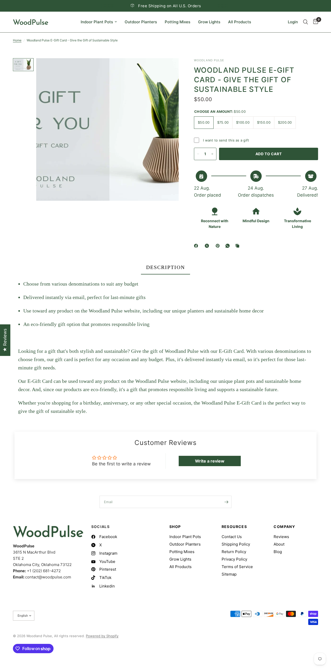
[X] (208, 246)
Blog (278, 551)
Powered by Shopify (102, 636)
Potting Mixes (177, 21)
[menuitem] (99, 22)
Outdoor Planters (141, 21)
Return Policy (234, 551)
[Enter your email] (226, 502)
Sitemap (229, 574)
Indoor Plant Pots (97, 21)
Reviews (281, 536)
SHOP (175, 526)
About (279, 544)
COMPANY (284, 526)
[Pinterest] (219, 246)
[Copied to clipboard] (238, 246)
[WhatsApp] (228, 246)
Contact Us (232, 536)
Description (165, 267)
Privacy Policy (234, 559)
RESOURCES (234, 526)
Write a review (209, 461)
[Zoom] (168, 69)
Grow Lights (209, 21)
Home (17, 40)
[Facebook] (197, 246)
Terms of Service (237, 566)
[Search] (305, 22)
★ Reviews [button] (4, 340)
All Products (239, 21)
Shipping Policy (236, 544)
